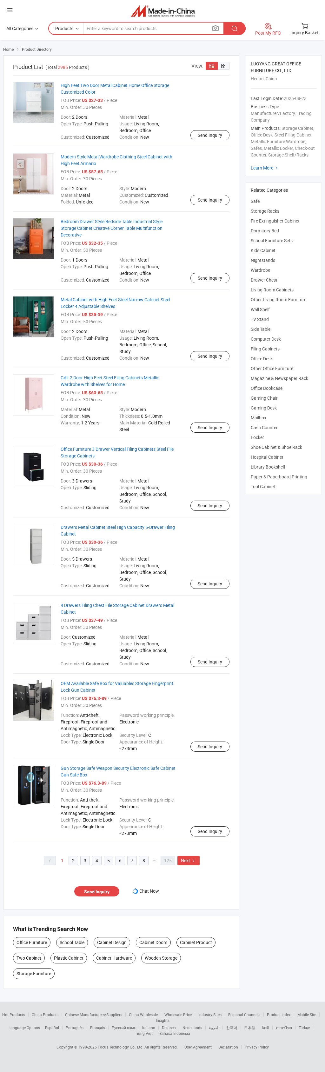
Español (52, 1027)
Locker (257, 437)
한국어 (231, 1027)
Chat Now (149, 891)
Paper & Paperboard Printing (279, 477)
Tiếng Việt (144, 1033)
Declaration (228, 1046)
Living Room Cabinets (272, 290)
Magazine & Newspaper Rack (279, 378)
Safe (255, 201)
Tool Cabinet (263, 486)
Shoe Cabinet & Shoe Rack (276, 447)
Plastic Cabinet (68, 958)
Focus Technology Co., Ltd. (121, 1046)
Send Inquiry (210, 135)
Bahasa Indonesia (174, 1033)
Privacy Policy (257, 1046)
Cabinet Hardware (114, 958)
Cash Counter (264, 427)
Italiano (148, 1027)
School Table (72, 942)
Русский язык (124, 1027)
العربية (214, 1027)
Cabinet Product (196, 942)
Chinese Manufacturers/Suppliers (93, 1014)
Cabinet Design (112, 942)
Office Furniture (32, 942)
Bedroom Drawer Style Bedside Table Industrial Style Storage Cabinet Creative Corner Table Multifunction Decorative (111, 228)
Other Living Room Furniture (278, 299)
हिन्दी (265, 1027)
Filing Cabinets (265, 349)
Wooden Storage (161, 958)
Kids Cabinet (263, 250)
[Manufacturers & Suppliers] (163, 11)
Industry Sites (210, 1014)
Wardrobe (260, 270)
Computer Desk (266, 339)
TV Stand (260, 319)
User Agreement (198, 1046)
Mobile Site (306, 1014)
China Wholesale (143, 1014)
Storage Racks (265, 211)
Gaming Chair (264, 398)
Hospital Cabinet (267, 457)
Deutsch (169, 1027)
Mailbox (258, 418)
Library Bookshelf (268, 467)
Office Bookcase (266, 388)
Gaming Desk (264, 408)
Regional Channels (244, 1014)
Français (97, 1027)
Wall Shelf (260, 309)
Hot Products (13, 1014)
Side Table (260, 329)
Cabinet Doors (153, 942)
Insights (162, 1020)
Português (74, 1027)
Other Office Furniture (272, 368)
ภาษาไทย (284, 1027)
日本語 (249, 1027)
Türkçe (304, 1027)
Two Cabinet (29, 958)
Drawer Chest (264, 280)
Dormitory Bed (265, 231)
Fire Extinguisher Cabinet (275, 221)
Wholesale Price (178, 1014)
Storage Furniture (34, 973)
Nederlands (192, 1027)
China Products (45, 1014)
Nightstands (263, 260)
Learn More (265, 168)
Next (188, 860)
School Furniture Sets (272, 240)
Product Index (279, 1014)
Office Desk (262, 359)
